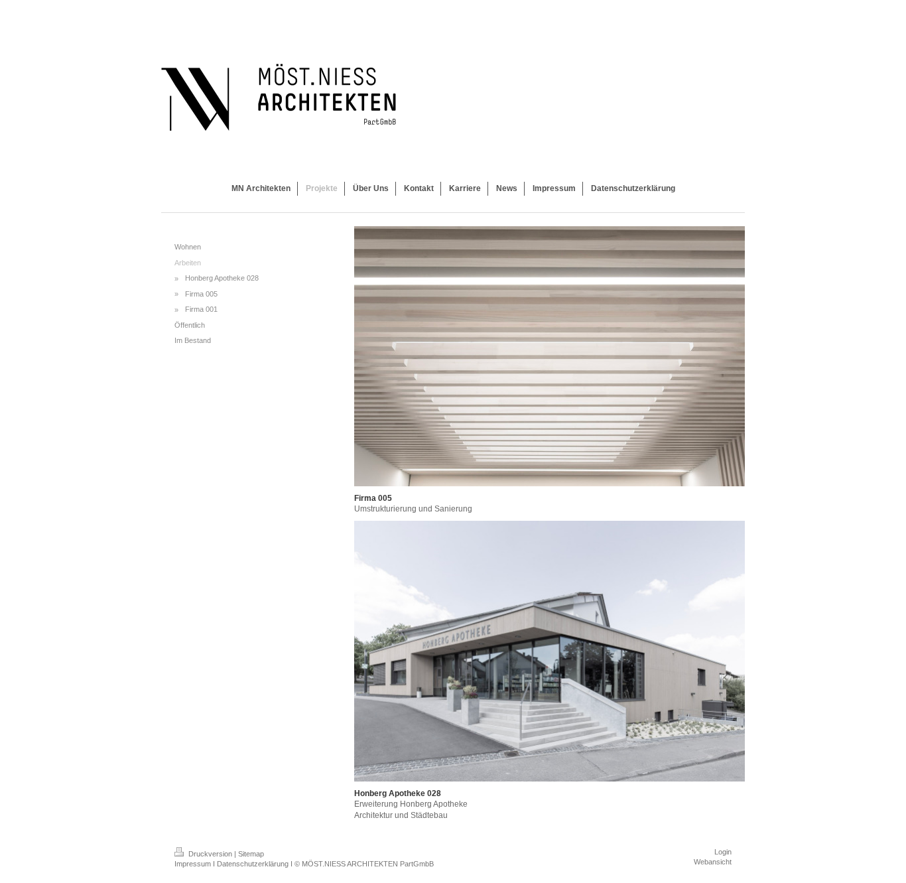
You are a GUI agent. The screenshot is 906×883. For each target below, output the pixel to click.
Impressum (192, 864)
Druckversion (210, 854)
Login (723, 852)
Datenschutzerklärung (253, 864)
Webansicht (713, 862)
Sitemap (251, 854)
